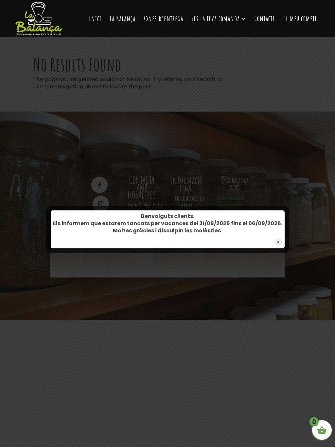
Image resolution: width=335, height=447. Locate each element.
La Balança (122, 19)
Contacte (265, 19)
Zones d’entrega (163, 19)
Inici (95, 19)
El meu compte (300, 19)
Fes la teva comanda (215, 19)
